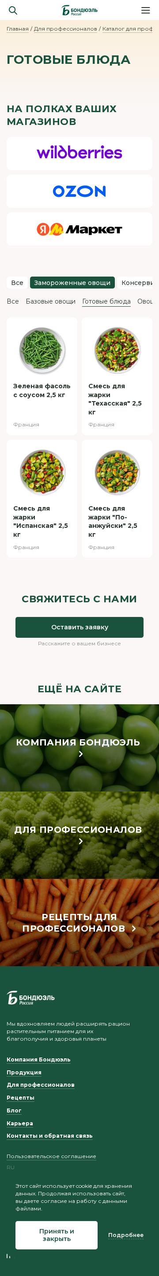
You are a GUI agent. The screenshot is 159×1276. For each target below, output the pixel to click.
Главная (18, 28)
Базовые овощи (51, 301)
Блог (14, 1110)
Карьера (20, 1123)
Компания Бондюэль (39, 1059)
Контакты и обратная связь (50, 1135)
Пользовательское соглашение (51, 1156)
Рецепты (20, 1097)
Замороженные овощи (72, 283)
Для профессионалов (65, 28)
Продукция (24, 1072)
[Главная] (79, 10)
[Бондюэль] (31, 997)
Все (17, 283)
